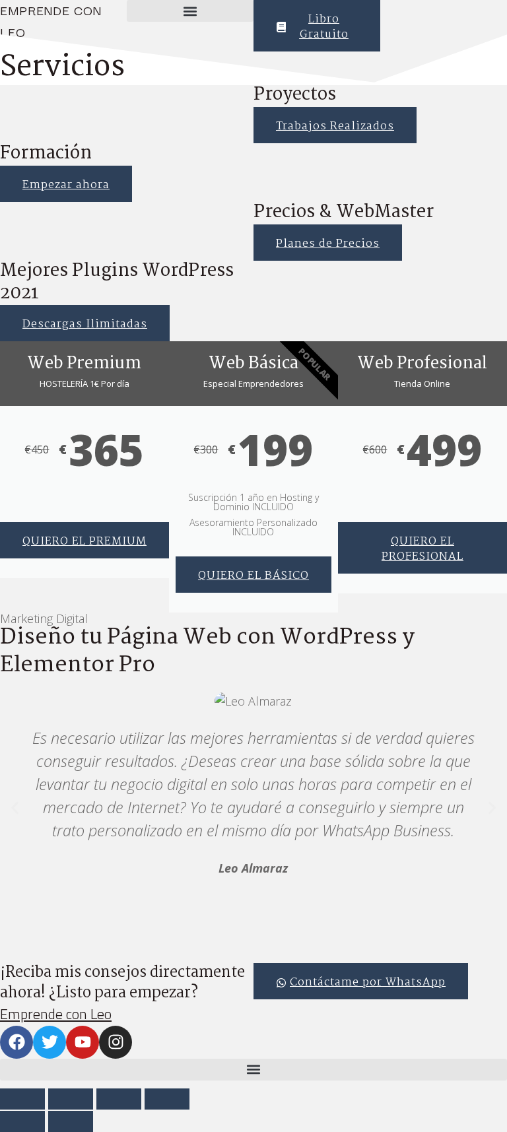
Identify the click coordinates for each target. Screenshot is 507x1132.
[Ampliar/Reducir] (22, 1099)
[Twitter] (49, 1042)
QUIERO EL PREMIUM (84, 541)
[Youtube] (82, 1042)
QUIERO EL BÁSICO (253, 576)
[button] (190, 11)
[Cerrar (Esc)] (167, 1099)
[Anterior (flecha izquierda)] (22, 1121)
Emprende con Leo (56, 1014)
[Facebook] (16, 1042)
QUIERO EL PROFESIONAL (422, 549)
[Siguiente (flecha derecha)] (70, 1121)
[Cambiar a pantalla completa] (70, 1099)
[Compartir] (118, 1099)
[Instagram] (115, 1042)
